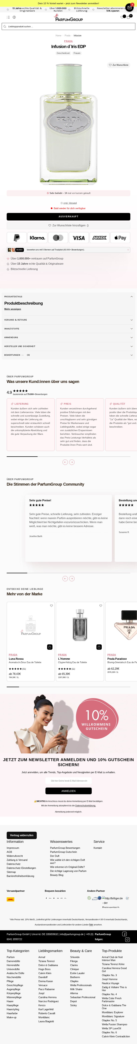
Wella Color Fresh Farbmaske (111, 1000)
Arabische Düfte (15, 973)
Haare (10, 1001)
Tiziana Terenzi (46, 961)
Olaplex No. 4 (109, 994)
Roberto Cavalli (46, 1013)
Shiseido (75, 957)
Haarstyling (13, 1009)
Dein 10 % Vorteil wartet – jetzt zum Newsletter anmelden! (68, 3)
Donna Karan (45, 981)
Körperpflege (14, 993)
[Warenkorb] (128, 17)
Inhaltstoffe (11, 329)
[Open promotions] (129, 7)
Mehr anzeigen (12, 309)
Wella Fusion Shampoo (114, 1024)
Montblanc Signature (113, 1016)
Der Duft (54, 855)
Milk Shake (76, 989)
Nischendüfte (14, 977)
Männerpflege (14, 997)
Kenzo (41, 1005)
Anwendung (11, 337)
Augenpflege (13, 989)
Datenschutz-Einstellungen (21, 868)
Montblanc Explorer (112, 1012)
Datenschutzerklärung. (85, 805)
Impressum (13, 847)
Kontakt (98, 847)
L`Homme (64, 658)
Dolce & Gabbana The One (114, 1007)
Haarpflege (13, 1005)
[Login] (14, 17)
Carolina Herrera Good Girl (114, 970)
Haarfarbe (12, 1013)
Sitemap (11, 872)
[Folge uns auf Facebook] (124, 934)
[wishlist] (122, 17)
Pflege (10, 981)
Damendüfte (13, 961)
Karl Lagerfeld (45, 1009)
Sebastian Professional (82, 997)
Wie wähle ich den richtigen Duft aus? (67, 861)
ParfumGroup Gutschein (63, 851)
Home (58, 35)
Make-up (11, 1017)
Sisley (73, 1005)
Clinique (74, 969)
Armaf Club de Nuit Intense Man (112, 959)
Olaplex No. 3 (109, 975)
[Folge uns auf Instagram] (127, 939)
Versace (42, 985)
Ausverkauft (69, 216)
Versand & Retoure (15, 320)
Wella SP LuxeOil (111, 1028)
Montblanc (44, 1017)
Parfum (11, 957)
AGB (9, 851)
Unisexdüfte (13, 969)
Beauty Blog (56, 875)
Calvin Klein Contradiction (116, 1036)
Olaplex (74, 981)
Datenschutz (14, 864)
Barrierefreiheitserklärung (20, 876)
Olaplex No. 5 (109, 1020)
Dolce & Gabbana (48, 965)
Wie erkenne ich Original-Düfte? (67, 867)
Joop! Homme (109, 979)
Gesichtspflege (15, 985)
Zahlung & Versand (17, 859)
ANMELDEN (68, 791)
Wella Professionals (81, 985)
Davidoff (42, 977)
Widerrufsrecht (15, 855)
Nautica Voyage (110, 983)
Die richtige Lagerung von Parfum (68, 871)
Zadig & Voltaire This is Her (114, 989)
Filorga (74, 961)
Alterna (74, 993)
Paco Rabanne (46, 989)
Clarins (74, 965)
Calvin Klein (44, 973)
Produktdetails (13, 296)
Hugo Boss (44, 969)
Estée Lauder (77, 973)
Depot (73, 1001)
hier (91, 924)
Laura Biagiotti (46, 1021)
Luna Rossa (16, 658)
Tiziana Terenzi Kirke (113, 964)
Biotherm (75, 977)
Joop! (41, 993)
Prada (67, 35)
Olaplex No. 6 (109, 1032)
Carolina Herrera (47, 997)
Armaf (41, 957)
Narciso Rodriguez (48, 1001)
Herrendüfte (13, 965)
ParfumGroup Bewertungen (65, 847)
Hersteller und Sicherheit (19, 346)
